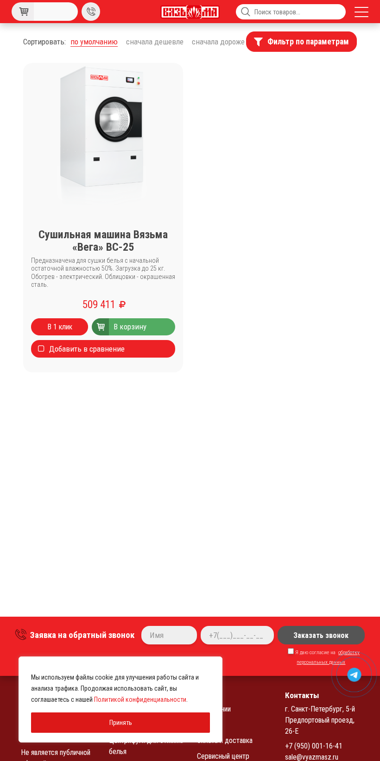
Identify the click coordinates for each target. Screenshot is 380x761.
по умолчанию (94, 41)
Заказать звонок (320, 635)
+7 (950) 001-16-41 (313, 746)
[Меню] (361, 11)
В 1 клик (59, 326)
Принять (120, 722)
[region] (120, 699)
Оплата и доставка (225, 740)
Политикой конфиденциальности (140, 699)
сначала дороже (218, 41)
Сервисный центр (223, 756)
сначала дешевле (155, 41)
